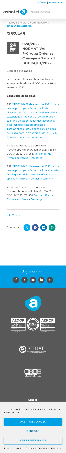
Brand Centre (56, 3)
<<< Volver (13, 215)
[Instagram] (50, 280)
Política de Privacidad (37, 448)
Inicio (10, 23)
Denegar (33, 431)
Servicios (22, 23)
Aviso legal (56, 448)
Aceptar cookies (33, 421)
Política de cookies (14, 448)
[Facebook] (16, 280)
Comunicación (38, 23)
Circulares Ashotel (19, 26)
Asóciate (41, 3)
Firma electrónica (17, 158)
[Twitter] (24, 280)
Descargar (37, 158)
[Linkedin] (41, 280)
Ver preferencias (33, 440)
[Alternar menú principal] (59, 11)
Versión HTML (42, 154)
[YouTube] (33, 280)
